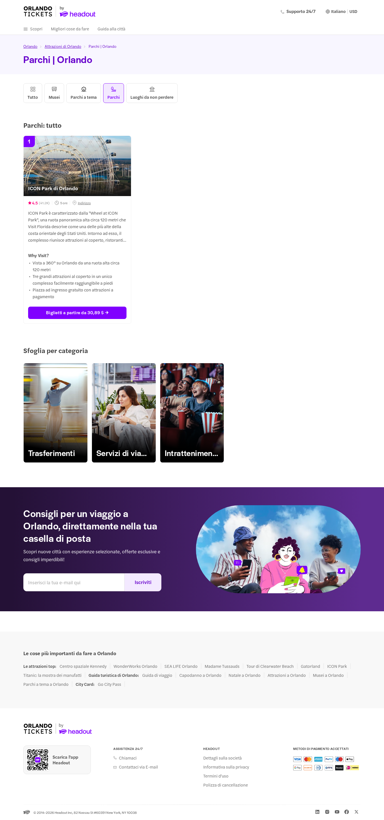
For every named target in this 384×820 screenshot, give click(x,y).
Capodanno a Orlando (200, 675)
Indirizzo (84, 203)
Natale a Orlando (245, 675)
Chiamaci (128, 758)
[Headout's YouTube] (337, 812)
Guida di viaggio (157, 675)
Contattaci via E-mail (138, 767)
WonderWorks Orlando (135, 666)
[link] (55, 412)
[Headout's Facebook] (346, 812)
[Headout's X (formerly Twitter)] (356, 812)
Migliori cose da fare (70, 29)
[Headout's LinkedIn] (317, 812)
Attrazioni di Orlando (63, 46)
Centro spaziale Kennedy (83, 666)
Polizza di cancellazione (225, 785)
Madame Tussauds (222, 666)
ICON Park (337, 666)
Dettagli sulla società (222, 758)
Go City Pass (109, 684)
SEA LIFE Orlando (181, 666)
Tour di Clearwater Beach (270, 666)
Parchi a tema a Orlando (46, 684)
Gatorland (310, 666)
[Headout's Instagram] (327, 812)
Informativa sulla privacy (226, 767)
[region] (192, 412)
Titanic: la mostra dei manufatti (52, 675)
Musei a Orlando (328, 675)
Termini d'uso (216, 776)
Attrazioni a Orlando (287, 675)
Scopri (36, 29)
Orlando (30, 46)
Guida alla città (111, 29)
